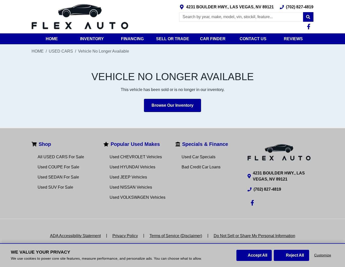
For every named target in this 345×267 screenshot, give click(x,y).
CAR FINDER (213, 39)
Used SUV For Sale (55, 187)
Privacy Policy (125, 236)
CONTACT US (253, 39)
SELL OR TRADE (172, 39)
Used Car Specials (198, 157)
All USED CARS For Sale (61, 157)
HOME (52, 39)
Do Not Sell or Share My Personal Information (254, 236)
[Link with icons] (309, 26)
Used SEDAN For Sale (58, 177)
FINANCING (132, 39)
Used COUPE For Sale (58, 167)
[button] (308, 17)
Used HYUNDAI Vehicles (132, 167)
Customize (322, 255)
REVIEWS (293, 39)
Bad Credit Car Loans (201, 167)
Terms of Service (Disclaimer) (176, 236)
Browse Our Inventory (172, 105)
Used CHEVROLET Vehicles (136, 157)
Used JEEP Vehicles (128, 177)
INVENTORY (92, 39)
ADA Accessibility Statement (75, 236)
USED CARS (61, 51)
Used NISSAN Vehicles (131, 187)
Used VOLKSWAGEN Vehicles (137, 197)
